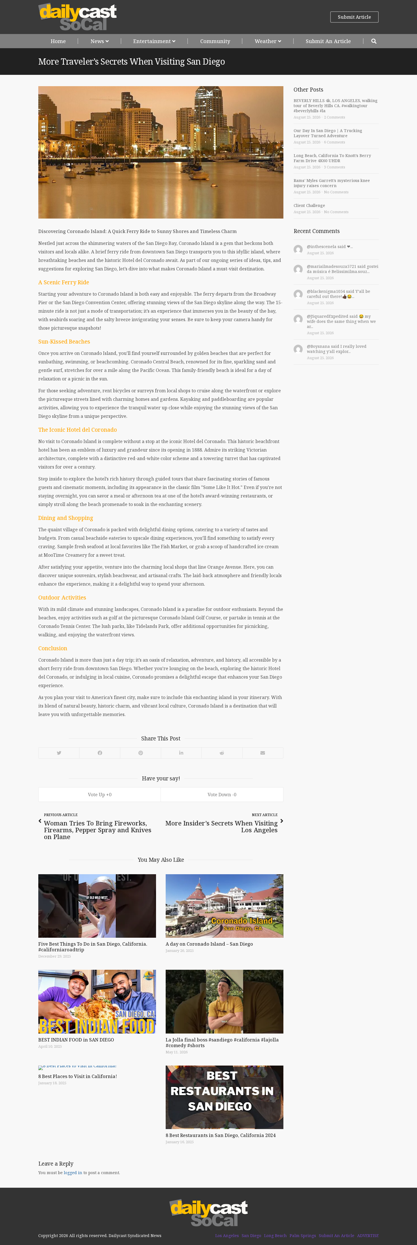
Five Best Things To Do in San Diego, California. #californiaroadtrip (92, 947)
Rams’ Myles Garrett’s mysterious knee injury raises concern (332, 183)
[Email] (262, 753)
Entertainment (152, 41)
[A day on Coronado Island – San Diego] (224, 906)
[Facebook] (99, 753)
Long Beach (275, 1236)
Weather (266, 41)
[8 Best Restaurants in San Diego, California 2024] (224, 1097)
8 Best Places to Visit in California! (77, 1076)
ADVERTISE (368, 1236)
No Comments (336, 191)
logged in (73, 1172)
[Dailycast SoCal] (77, 17)
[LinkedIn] (181, 753)
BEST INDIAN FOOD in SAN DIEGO (76, 1040)
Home (58, 41)
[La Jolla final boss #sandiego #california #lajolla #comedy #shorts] (224, 1001)
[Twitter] (59, 753)
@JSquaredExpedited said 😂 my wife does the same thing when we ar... (341, 321)
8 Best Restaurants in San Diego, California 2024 (220, 1135)
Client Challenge (309, 205)
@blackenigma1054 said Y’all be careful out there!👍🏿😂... (338, 294)
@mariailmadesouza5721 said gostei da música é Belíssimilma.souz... (342, 269)
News (97, 41)
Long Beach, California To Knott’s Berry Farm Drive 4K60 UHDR (332, 158)
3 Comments (334, 167)
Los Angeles (227, 1236)
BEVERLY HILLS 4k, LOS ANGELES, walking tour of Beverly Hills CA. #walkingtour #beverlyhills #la (336, 105)
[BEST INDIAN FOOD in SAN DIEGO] (97, 1001)
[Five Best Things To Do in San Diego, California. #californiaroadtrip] (97, 906)
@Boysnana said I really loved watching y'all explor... (337, 349)
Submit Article (354, 17)
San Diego (251, 1236)
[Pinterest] (140, 753)
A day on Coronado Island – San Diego (209, 944)
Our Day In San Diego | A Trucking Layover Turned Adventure (328, 133)
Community (215, 41)
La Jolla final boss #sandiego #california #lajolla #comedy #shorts (222, 1043)
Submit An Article (328, 41)
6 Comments (334, 142)
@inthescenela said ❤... (330, 246)
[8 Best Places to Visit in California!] (97, 1068)
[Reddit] (221, 753)
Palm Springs (303, 1236)
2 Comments (334, 117)
